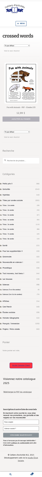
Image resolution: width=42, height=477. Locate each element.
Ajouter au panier (21, 119)
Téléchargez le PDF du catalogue (17, 392)
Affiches (6, 301)
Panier (27, 473)
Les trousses (7, 279)
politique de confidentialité (20, 443)
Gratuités (6, 189)
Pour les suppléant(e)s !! (13, 251)
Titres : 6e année (8, 229)
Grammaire (7, 257)
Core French (7, 307)
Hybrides (6, 195)
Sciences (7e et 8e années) (11, 290)
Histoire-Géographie (11, 318)
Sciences (6, 285)
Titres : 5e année (8, 224)
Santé (5, 245)
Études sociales (9, 312)
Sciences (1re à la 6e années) (12, 294)
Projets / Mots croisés (11, 329)
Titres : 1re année (8, 205)
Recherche (10, 474)
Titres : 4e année (8, 220)
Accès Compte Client (21, 365)
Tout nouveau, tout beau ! (13, 273)
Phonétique (7, 268)
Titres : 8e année (8, 239)
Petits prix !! (7, 184)
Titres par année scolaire (13, 200)
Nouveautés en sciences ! (13, 262)
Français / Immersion (11, 324)
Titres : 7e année (8, 234)
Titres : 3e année (8, 215)
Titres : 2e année (8, 210)
